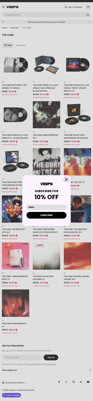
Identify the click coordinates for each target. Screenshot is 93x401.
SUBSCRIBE (46, 215)
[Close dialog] (66, 179)
